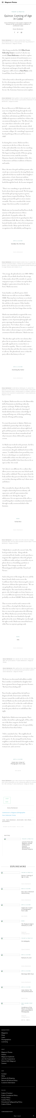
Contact (3, 1074)
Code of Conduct (6, 1093)
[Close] (33, 1116)
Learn (3, 1037)
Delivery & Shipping (8, 1078)
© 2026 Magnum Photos (7, 1111)
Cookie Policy (5, 1100)
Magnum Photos (6, 1052)
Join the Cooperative (8, 1059)
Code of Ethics (6, 1104)
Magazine (4, 1033)
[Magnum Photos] (11, 2)
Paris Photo (24, 71)
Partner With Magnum (8, 1061)
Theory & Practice (18, 12)
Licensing (4, 1042)
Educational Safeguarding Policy (11, 1102)
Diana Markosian (18, 29)
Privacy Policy (5, 1097)
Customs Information (8, 1083)
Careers (3, 1063)
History (3, 1054)
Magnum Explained (7, 1057)
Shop (3, 1035)
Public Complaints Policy (9, 1095)
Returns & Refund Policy (9, 1080)
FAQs (3, 1076)
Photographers (6, 1039)
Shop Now (7, 800)
